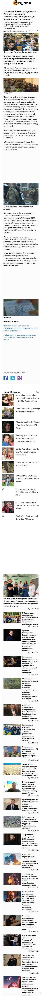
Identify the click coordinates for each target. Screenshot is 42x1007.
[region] (21, 166)
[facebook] (6, 378)
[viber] (20, 378)
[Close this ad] (40, 993)
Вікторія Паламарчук (18, 31)
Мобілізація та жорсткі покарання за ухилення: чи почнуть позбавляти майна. (20, 337)
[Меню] (4, 3)
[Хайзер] (22, 2)
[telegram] (12, 378)
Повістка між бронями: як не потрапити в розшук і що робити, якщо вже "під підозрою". (21, 328)
